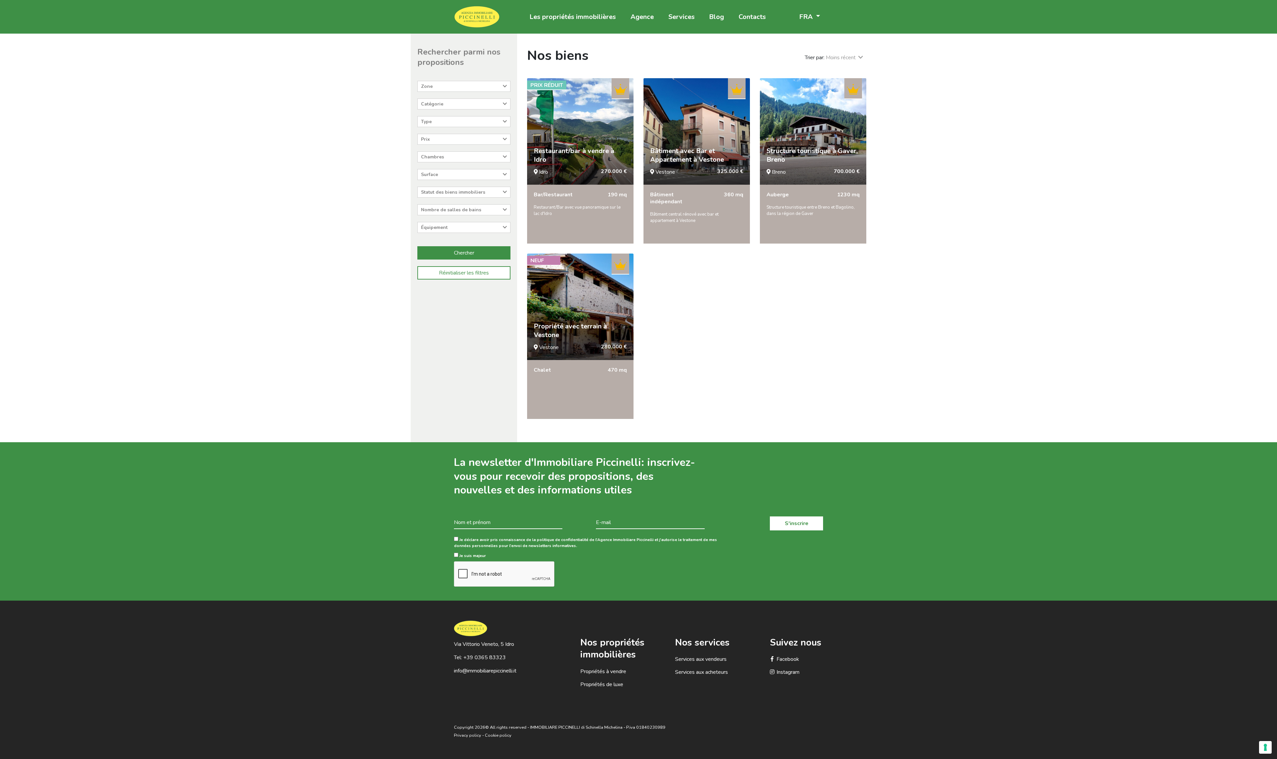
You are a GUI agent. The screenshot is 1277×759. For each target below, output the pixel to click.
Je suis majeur (472, 555)
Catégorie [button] (432, 104)
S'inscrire (796, 523)
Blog (716, 16)
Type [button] (426, 121)
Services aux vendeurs (701, 659)
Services (681, 16)
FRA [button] (806, 16)
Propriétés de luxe (601, 684)
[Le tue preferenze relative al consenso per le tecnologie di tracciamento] (1265, 747)
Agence (642, 16)
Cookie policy (498, 735)
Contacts (752, 16)
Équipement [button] (434, 227)
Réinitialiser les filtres (464, 273)
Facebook (788, 659)
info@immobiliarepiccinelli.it (485, 670)
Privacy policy (467, 735)
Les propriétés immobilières (572, 16)
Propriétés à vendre (603, 671)
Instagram (788, 672)
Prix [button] (425, 139)
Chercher (464, 253)
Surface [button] (429, 174)
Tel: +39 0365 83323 (480, 657)
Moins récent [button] (842, 57)
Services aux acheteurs (701, 672)
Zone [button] (427, 86)
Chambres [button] (432, 157)
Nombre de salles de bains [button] (451, 210)
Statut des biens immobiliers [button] (453, 192)
